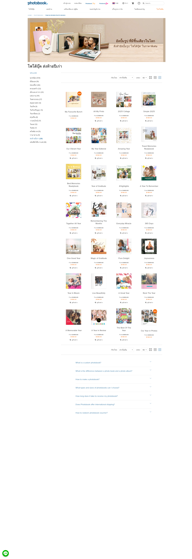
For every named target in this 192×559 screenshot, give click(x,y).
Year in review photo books (55, 15)
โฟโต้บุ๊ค (31, 9)
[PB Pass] (90, 3)
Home (30, 15)
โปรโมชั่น (160, 9)
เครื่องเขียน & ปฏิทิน (71, 9)
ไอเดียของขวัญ (139, 9)
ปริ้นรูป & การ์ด (117, 9)
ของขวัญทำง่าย (95, 9)
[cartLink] (133, 3)
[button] (126, 78)
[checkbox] (42, 77)
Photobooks (38, 15)
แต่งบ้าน (49, 9)
